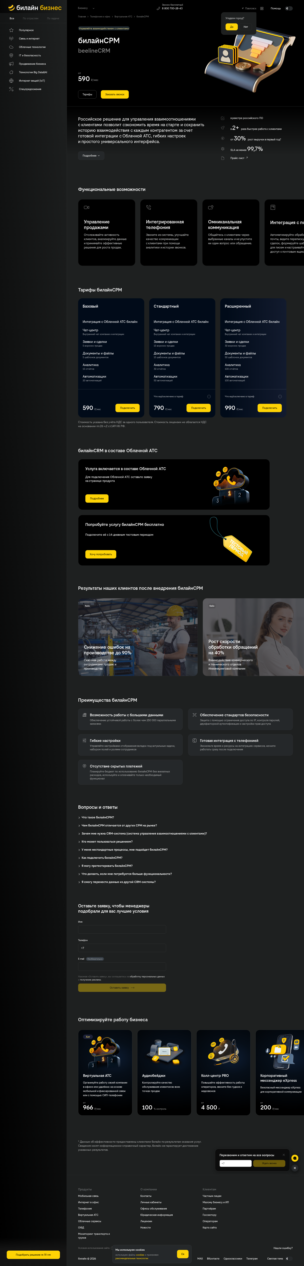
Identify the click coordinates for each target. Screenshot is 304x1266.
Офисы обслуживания (153, 1208)
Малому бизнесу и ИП (216, 1202)
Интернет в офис (88, 1202)
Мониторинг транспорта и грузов (94, 1235)
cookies (140, 1255)
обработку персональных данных (147, 976)
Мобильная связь (88, 1195)
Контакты (145, 1195)
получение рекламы (90, 979)
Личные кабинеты (151, 1202)
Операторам (210, 1221)
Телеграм (252, 1258)
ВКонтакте (213, 1258)
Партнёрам (209, 1208)
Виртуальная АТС (88, 1214)
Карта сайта (210, 1227)
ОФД (81, 1227)
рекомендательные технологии (131, 1258)
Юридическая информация (156, 1214)
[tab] (12, 18)
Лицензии (146, 1221)
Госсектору (209, 1214)
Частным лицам (212, 1195)
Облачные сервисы (89, 1221)
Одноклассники (233, 1258)
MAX (200, 1258)
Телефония (85, 1208)
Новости (145, 1227)
